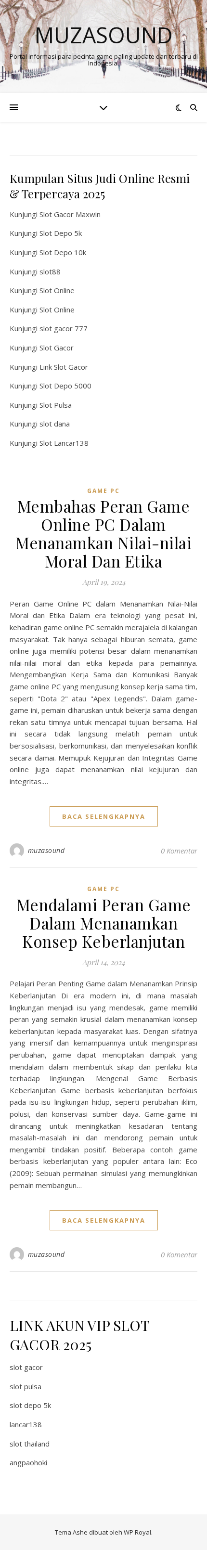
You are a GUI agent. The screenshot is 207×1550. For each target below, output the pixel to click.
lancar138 (26, 1424)
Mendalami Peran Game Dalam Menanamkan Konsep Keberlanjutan (103, 923)
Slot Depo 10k (62, 252)
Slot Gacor (56, 347)
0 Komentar (179, 850)
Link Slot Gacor (63, 367)
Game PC (103, 491)
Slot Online (57, 290)
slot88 (50, 271)
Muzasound (104, 35)
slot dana (54, 423)
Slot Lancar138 (64, 443)
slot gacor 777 (63, 328)
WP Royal (137, 1532)
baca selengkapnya (103, 816)
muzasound (46, 850)
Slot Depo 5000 (65, 385)
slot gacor (26, 1367)
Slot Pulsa (55, 405)
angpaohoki (28, 1462)
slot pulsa (25, 1386)
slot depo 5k (30, 1405)
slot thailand (30, 1443)
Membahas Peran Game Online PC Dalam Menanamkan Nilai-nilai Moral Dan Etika (103, 533)
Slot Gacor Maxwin (70, 214)
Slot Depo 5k (60, 233)
